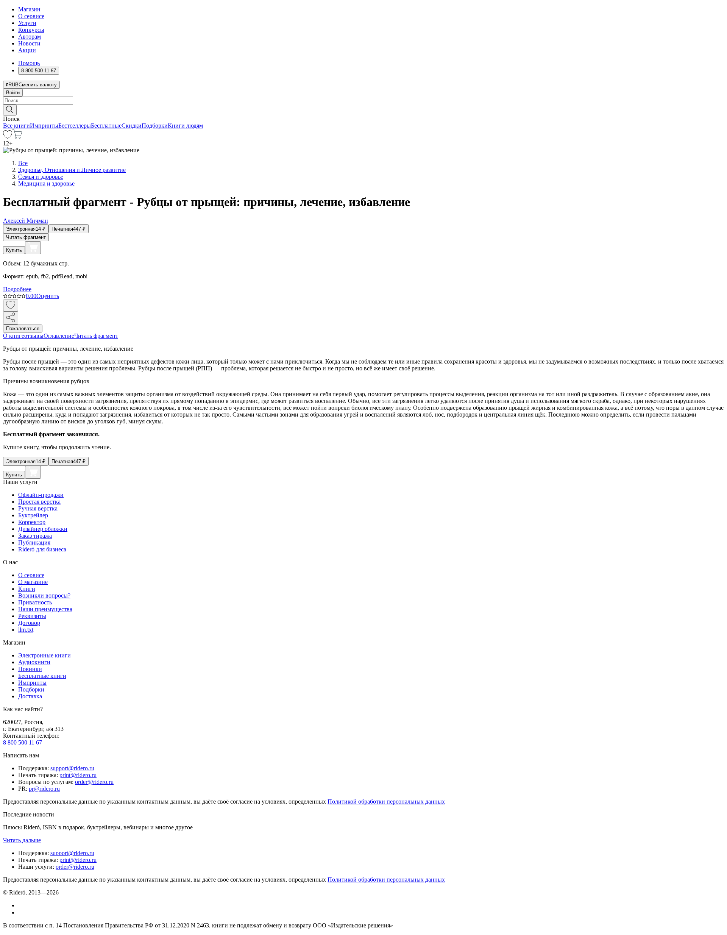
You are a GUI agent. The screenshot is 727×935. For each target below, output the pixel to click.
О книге (13, 335)
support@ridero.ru (72, 768)
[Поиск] (10, 110)
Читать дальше (22, 840)
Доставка (30, 696)
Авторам (29, 36)
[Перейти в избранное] (7, 136)
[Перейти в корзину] (17, 136)
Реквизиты (32, 616)
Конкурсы (31, 30)
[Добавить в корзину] (33, 247)
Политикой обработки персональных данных (386, 801)
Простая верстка (39, 501)
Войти (13, 92)
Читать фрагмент (26, 237)
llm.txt (25, 629)
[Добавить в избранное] (10, 305)
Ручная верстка (38, 508)
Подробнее (17, 289)
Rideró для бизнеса (42, 549)
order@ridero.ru (94, 782)
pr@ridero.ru (44, 788)
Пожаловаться (22, 328)
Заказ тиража (35, 535)
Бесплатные (106, 125)
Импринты (44, 125)
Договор (29, 623)
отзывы (34, 335)
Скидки (132, 125)
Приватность (35, 602)
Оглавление (59, 335)
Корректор (31, 522)
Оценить (47, 296)
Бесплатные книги (42, 676)
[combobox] (363, 101)
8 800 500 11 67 (22, 742)
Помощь (29, 63)
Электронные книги (44, 655)
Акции (27, 50)
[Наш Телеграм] (21, 912)
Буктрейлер (33, 515)
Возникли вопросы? (44, 595)
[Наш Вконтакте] (22, 905)
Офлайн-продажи (41, 495)
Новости (29, 43)
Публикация (34, 542)
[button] (363, 109)
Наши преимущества (45, 609)
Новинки (30, 669)
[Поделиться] (10, 318)
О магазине (33, 582)
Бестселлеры (74, 125)
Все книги (16, 125)
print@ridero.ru (78, 775)
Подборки (155, 125)
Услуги (27, 23)
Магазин (29, 9)
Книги (26, 588)
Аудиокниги (34, 662)
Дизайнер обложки (42, 529)
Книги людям (185, 125)
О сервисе (31, 16)
